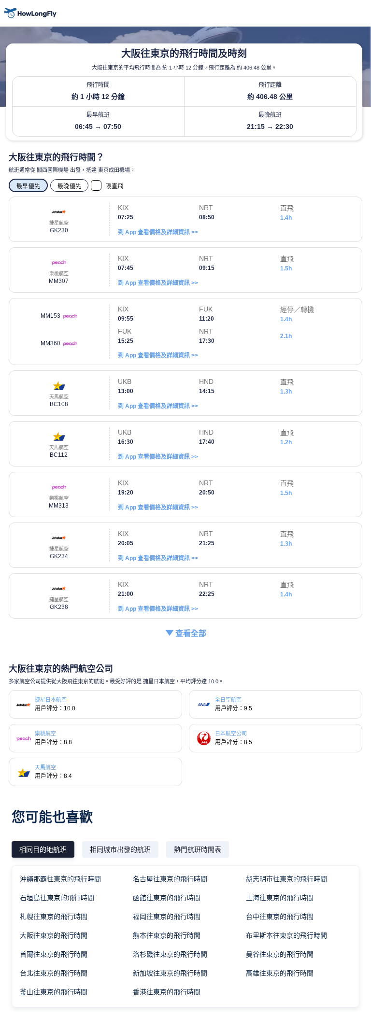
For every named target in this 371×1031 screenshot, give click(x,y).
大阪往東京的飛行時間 (53, 935)
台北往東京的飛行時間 (53, 973)
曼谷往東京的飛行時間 (280, 954)
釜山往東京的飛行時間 (53, 992)
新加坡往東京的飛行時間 (170, 973)
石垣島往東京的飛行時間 (57, 898)
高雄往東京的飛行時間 (280, 973)
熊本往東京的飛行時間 (166, 935)
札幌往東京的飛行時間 (53, 916)
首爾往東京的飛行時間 (53, 954)
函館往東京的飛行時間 (166, 898)
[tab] (43, 849)
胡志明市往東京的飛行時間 (286, 879)
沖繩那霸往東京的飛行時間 (60, 879)
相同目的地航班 (43, 849)
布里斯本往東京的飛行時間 (286, 935)
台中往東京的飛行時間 (280, 916)
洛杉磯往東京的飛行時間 (170, 954)
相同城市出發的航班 (120, 849)
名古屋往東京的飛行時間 (170, 879)
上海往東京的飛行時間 (280, 898)
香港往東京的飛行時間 (166, 992)
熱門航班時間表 (197, 849)
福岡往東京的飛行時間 (166, 916)
